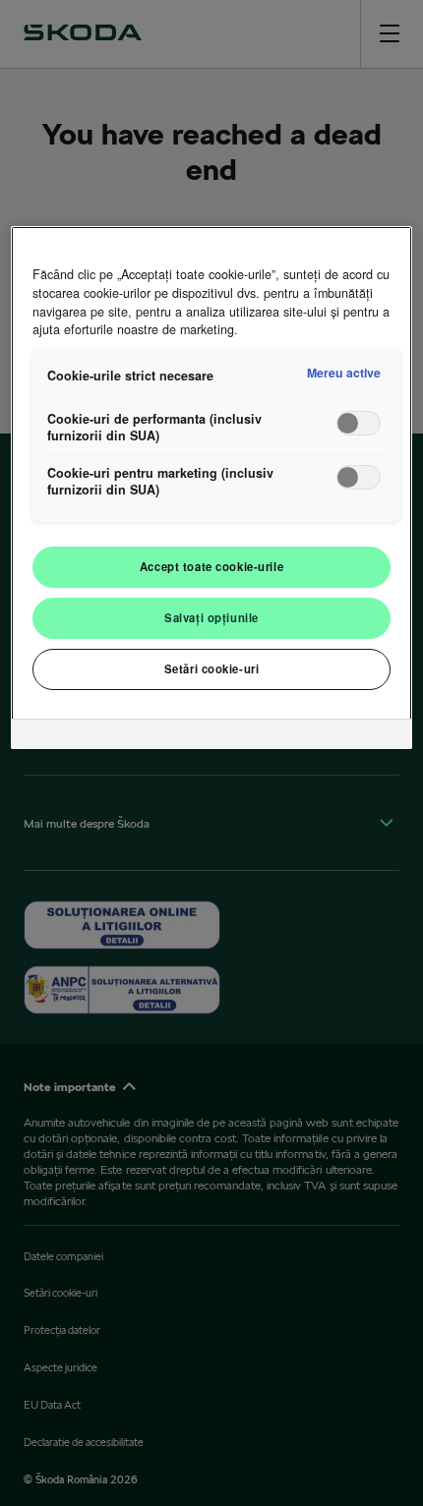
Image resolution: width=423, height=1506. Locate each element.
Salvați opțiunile (211, 617)
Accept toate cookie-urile (211, 566)
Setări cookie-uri (212, 668)
